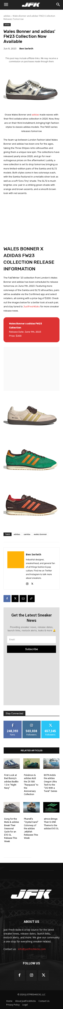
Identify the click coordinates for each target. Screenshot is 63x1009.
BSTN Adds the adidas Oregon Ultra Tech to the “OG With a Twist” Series (50, 783)
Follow (31, 722)
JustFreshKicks (31, 306)
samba (27, 534)
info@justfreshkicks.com (32, 949)
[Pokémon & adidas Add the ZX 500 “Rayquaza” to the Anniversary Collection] (31, 763)
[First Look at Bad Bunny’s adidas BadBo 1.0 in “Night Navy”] (12, 763)
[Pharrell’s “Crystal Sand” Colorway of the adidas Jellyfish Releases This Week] (31, 807)
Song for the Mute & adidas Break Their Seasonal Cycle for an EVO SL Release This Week (11, 829)
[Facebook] (7, 598)
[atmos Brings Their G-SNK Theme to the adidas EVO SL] (51, 807)
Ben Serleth (26, 48)
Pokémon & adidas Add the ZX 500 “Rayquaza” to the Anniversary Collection (31, 785)
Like (13, 722)
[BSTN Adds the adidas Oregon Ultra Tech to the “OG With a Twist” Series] (51, 763)
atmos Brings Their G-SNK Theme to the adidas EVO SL (51, 823)
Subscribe (31, 649)
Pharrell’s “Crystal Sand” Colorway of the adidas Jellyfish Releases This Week (31, 828)
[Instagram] (27, 583)
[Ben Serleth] (15, 568)
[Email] (23, 598)
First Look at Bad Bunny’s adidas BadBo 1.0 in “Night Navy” (11, 781)
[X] (32, 583)
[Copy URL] (31, 598)
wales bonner (40, 534)
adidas (7, 15)
